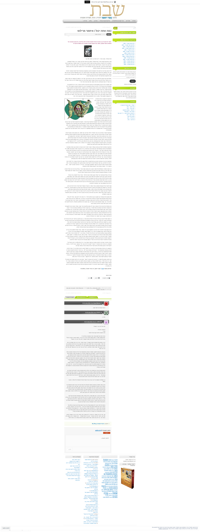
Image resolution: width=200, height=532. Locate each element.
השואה (116, 468)
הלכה (107, 465)
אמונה (109, 459)
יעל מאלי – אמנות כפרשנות (128, 110)
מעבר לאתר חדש (76, 459)
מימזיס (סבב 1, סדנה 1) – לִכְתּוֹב (91, 521)
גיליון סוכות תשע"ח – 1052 (128, 46)
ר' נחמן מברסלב (109, 489)
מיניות (113, 479)
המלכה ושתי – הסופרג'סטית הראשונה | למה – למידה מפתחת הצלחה (91, 509)
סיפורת (88, 288)
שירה (106, 493)
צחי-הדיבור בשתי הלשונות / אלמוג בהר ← (73, 27)
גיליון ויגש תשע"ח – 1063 (129, 64)
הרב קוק (114, 467)
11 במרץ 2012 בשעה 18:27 (90, 321)
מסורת (116, 480)
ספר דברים (111, 482)
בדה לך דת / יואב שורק (88, 462)
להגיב (69, 449)
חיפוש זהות (73, 288)
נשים (109, 480)
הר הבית (104, 467)
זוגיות (110, 468)
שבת (103, 491)
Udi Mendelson (94, 486)
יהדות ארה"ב (107, 472)
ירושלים (115, 477)
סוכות (106, 480)
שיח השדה (110, 493)
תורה (113, 495)
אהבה (116, 459)
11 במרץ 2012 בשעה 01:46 (93, 312)
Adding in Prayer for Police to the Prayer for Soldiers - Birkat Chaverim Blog (91, 475)
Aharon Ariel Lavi (94, 504)
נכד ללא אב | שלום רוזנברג (92, 484)
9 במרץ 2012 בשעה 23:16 (92, 303)
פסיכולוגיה (115, 486)
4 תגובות (98, 289)
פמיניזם (109, 484)
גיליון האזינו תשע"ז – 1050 (128, 43)
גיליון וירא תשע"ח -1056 (129, 53)
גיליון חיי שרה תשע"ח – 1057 (128, 54)
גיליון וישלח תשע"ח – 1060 (128, 59)
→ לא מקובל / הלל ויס (107, 27)
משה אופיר (68, 288)
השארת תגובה (70, 297)
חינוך (116, 470)
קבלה (104, 488)
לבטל (107, 433)
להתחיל (87, 2)
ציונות (103, 486)
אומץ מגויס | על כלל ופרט (92, 483)
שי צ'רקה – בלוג (131, 119)
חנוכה (110, 470)
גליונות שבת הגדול (105, 20)
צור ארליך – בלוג (130, 118)
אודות (134, 20)
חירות (113, 470)
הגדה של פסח (108, 463)
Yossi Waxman (97, 303)
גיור (112, 463)
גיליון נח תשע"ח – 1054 (129, 50)
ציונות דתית (113, 488)
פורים (113, 484)
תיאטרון (110, 495)
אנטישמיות (115, 461)
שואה (115, 493)
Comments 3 (93, 297)
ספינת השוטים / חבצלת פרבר (89, 523)
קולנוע (116, 489)
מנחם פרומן (106, 479)
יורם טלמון (99, 321)
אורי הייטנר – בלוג (130, 106)
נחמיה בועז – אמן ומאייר (129, 111)
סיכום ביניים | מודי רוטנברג (92, 520)
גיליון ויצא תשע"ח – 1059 (129, 58)
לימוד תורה (110, 477)
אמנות (105, 460)
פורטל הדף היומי (130, 116)
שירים (85, 20)
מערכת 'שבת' (98, 34)
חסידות (106, 470)
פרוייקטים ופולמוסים (118, 20)
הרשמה (132, 81)
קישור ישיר (102, 289)
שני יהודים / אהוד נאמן (75, 466)
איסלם (113, 459)
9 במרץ (109, 34)
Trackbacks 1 (81, 297)
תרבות (111, 497)
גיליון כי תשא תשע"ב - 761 (95, 288)
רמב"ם (109, 491)
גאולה (116, 463)
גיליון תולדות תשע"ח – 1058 (128, 56)
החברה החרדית (114, 465)
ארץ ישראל (109, 461)
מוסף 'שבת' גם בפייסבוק (127, 32)
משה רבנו (112, 480)
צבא (107, 486)
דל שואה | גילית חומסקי (75, 461)
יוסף (113, 475)
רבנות (113, 491)
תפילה (115, 497)
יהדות (111, 472)
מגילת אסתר (104, 477)
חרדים (115, 472)
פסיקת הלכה (110, 486)
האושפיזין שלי (77, 467)
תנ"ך (106, 495)
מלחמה (110, 479)
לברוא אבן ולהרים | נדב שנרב (73, 472)
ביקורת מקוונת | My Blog (98, 423)
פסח (106, 484)
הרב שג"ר (108, 467)
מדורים (128, 20)
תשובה (104, 497)
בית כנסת (105, 461)
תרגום (107, 497)
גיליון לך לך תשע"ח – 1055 (128, 51)
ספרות (107, 482)
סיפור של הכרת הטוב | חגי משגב (73, 474)
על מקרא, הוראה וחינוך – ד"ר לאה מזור (126, 113)
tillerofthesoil (95, 470)
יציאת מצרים (104, 475)
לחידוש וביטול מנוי (129, 68)
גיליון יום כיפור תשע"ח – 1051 (128, 45)
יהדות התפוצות (112, 474)
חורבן (105, 468)
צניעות (107, 487)
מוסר (116, 479)
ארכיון (95, 20)
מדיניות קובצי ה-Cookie (163, 528)
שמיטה (116, 495)
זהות (113, 468)
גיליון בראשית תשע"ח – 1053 (128, 48)
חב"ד (107, 468)
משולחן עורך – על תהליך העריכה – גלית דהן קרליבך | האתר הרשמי (91, 466)
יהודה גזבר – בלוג (130, 108)
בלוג (90, 20)
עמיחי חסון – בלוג (130, 114)
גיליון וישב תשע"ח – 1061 (129, 61)
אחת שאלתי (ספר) (79, 288)
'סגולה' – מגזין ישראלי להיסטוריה (127, 105)
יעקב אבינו (109, 475)
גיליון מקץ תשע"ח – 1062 (129, 62)
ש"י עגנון (105, 491)
